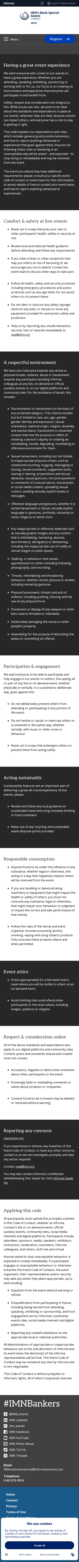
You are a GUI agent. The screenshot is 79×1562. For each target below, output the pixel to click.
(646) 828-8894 (14, 1480)
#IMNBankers (32, 1404)
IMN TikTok (17, 1450)
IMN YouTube (19, 1438)
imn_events (17, 1426)
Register (56, 39)
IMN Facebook (19, 1432)
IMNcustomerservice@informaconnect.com (33, 1469)
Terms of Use (16, 1512)
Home (10, 1494)
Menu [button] (14, 39)
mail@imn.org (20, 335)
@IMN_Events (18, 1414)
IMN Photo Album (21, 1444)
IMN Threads (18, 1456)
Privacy (11, 1506)
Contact (12, 1500)
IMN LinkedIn (18, 1420)
